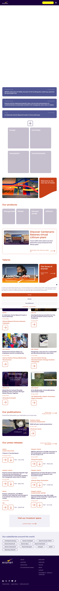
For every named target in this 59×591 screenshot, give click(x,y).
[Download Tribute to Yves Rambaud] (11, 459)
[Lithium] (50, 216)
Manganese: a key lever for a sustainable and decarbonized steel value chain (44, 352)
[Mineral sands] (36, 216)
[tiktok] (15, 581)
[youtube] (12, 581)
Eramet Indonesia (19, 321)
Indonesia (6, 323)
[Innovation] (18, 162)
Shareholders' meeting (38, 493)
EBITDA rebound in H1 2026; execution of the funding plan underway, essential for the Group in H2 (44, 453)
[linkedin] (3, 581)
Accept (29, 294)
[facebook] (9, 581)
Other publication (8, 451)
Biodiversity (22, 358)
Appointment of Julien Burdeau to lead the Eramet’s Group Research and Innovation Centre (43, 474)
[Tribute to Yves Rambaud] (5, 459)
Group (4, 312)
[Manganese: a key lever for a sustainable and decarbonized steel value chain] (44, 340)
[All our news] (30, 123)
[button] (56, 284)
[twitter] (6, 581)
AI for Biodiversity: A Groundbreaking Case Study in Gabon (43, 390)
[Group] (18, 138)
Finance (32, 420)
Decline (29, 299)
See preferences (29, 303)
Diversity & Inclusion (9, 398)
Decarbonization (37, 360)
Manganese (35, 361)
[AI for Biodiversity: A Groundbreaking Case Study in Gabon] (44, 379)
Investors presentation (37, 422)
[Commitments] (40, 162)
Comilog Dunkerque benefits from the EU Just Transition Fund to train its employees (43, 316)
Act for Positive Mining (10, 358)
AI (32, 396)
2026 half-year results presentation (41, 424)
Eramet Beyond (8, 321)
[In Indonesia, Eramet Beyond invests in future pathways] (5, 327)
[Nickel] (22, 216)
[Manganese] (8, 216)
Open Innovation (37, 398)
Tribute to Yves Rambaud (10, 453)
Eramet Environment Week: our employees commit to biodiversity (13, 352)
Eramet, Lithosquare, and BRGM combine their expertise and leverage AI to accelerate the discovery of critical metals (15, 496)
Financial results (36, 429)
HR (35, 312)
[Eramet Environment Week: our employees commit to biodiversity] (15, 340)
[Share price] (48, 2)
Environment (7, 360)
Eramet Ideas (36, 480)
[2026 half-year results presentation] (15, 427)
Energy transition (49, 360)
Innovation (51, 396)
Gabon (45, 396)
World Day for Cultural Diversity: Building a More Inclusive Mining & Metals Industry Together (13, 391)
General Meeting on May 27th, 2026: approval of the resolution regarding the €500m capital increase (44, 497)
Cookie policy (25, 306)
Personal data (32, 306)
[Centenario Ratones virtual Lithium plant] (16, 237)
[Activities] (40, 138)
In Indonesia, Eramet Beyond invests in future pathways (22, 115)
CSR (32, 312)
